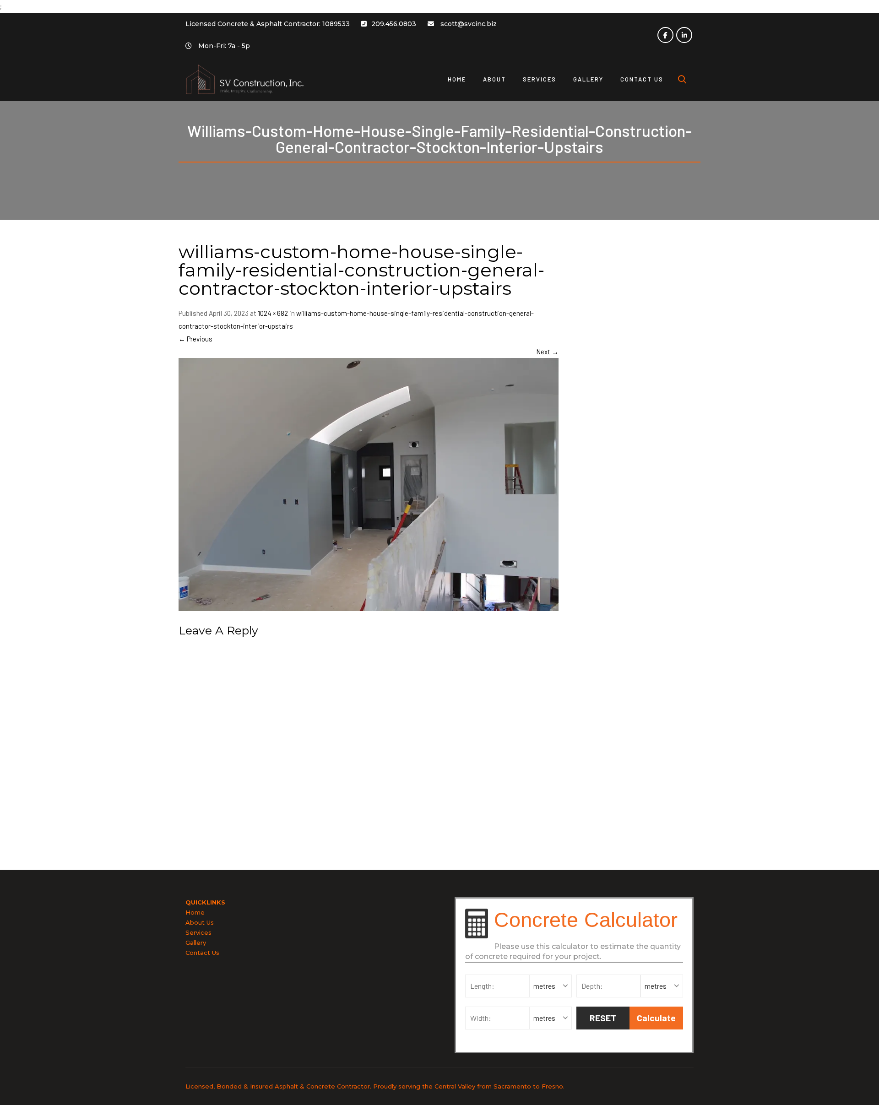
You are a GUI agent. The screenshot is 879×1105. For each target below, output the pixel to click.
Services (198, 932)
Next (547, 351)
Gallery (195, 942)
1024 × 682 (273, 313)
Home (195, 912)
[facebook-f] (665, 35)
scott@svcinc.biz (468, 24)
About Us (199, 922)
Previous (195, 339)
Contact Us (202, 952)
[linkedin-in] (684, 35)
